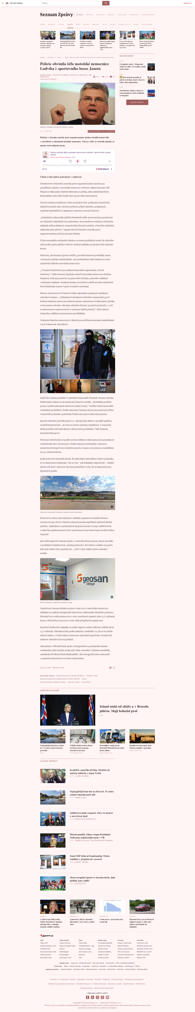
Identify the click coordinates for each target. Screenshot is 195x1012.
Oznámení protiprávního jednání (61, 984)
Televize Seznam (99, 984)
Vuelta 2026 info (65, 943)
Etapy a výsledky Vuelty (67, 946)
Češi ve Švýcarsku (123, 952)
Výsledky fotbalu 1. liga (86, 946)
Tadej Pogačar (64, 952)
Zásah (84, 679)
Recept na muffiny (104, 946)
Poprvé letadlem (123, 946)
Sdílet (106, 77)
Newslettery (140, 984)
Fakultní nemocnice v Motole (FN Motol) (70, 676)
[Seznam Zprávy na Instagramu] (97, 997)
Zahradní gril (129, 966)
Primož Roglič (64, 955)
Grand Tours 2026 (65, 958)
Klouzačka (102, 966)
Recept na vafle (103, 955)
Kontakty (90, 979)
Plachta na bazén (75, 966)
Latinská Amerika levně (125, 955)
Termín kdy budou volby (48, 952)
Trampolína (86, 966)
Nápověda (81, 979)
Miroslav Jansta (73, 682)
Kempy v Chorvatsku (124, 943)
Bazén (66, 966)
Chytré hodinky (130, 969)
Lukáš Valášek (82, 776)
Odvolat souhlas (86, 988)
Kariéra (73, 979)
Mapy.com (74, 963)
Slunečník (94, 966)
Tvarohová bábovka (104, 952)
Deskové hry (111, 969)
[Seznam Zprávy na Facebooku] (87, 997)
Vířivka (137, 966)
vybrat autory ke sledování (48, 79)
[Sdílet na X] (114, 668)
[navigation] (3, 3)
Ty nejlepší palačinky (105, 943)
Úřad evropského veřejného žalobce (53, 682)
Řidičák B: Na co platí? (144, 952)
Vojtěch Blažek (60, 75)
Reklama (106, 979)
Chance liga (83, 943)
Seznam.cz (188, 3)
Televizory (120, 969)
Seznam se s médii (115, 984)
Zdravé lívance (103, 949)
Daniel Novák (81, 862)
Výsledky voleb (45, 949)
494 (114, 77)
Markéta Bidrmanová (85, 819)
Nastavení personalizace (103, 988)
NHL (80, 958)
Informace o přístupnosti (134, 979)
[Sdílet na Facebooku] (110, 668)
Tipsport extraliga (85, 949)
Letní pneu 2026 (142, 943)
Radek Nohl (46, 75)
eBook (98, 77)
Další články (137, 102)
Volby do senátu (45, 955)
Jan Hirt (62, 949)
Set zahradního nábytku (115, 966)
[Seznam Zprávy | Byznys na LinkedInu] (107, 997)
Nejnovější (126, 56)
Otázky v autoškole (143, 955)
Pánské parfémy (142, 969)
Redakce (98, 979)
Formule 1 (82, 955)
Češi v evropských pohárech (125, 963)
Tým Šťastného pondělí (101, 840)
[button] (48, 35)
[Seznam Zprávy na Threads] (102, 997)
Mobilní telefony (66, 969)
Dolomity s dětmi (123, 958)
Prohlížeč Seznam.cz (84, 984)
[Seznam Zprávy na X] (92, 997)
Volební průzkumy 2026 (48, 946)
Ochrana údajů (117, 979)
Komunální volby (46, 958)
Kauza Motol (86, 682)
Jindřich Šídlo (82, 840)
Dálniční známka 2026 (144, 946)
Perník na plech (103, 958)
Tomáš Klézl (81, 797)
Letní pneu (102, 969)
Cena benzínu (110, 963)
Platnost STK (141, 958)
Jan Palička (80, 883)
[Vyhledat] (105, 3)
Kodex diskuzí (128, 984)
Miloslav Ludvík (92, 676)
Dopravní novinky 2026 (144, 949)
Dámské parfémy (91, 969)
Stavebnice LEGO (79, 969)
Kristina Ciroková (78, 75)
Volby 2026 (44, 943)
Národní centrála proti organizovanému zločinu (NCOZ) (60, 679)
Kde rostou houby (98, 963)
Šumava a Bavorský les (125, 949)
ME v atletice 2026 (85, 952)
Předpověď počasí (85, 963)
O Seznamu (64, 979)
